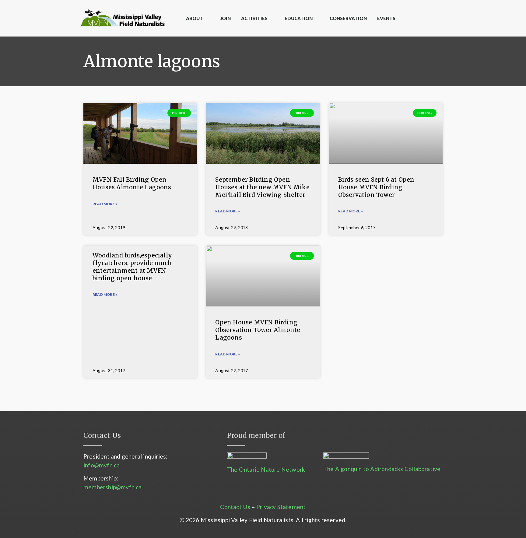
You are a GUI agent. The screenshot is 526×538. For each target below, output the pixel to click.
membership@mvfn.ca (112, 487)
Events (386, 18)
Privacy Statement (281, 506)
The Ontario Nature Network (266, 469)
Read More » (105, 294)
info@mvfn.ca (101, 465)
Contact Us (235, 506)
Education (299, 18)
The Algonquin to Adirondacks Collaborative (381, 468)
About (194, 18)
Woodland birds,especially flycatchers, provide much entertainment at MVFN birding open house (132, 266)
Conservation (348, 18)
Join (225, 18)
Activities (254, 18)
